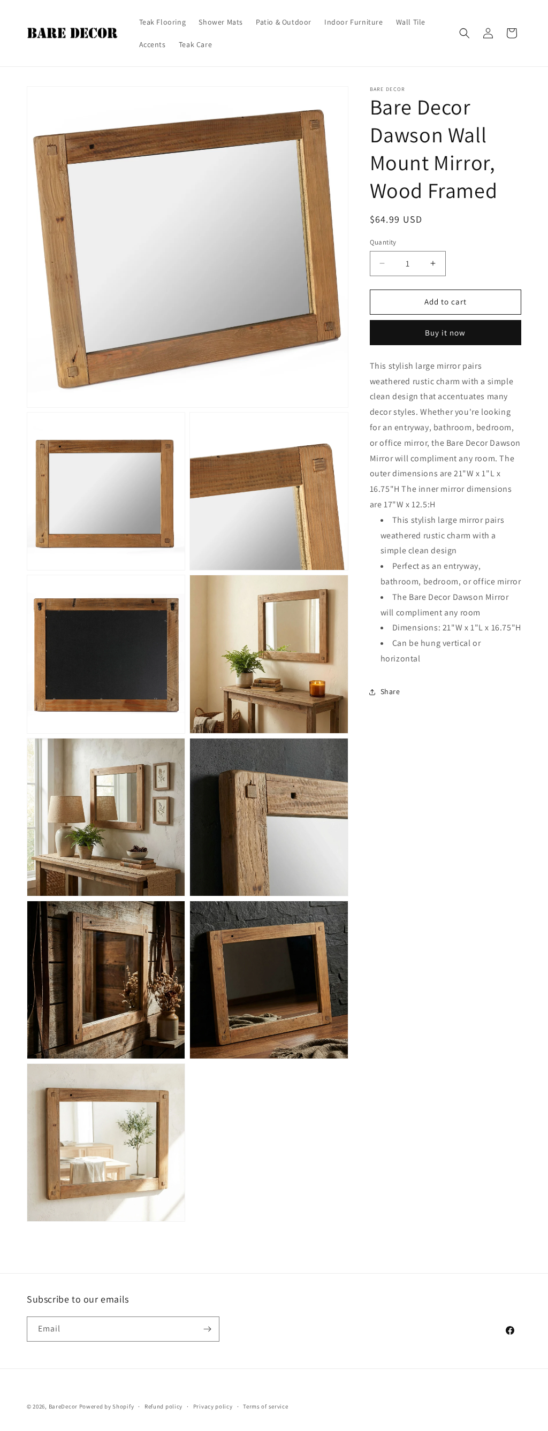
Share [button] (390, 691)
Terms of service (265, 1406)
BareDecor (63, 1406)
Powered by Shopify (106, 1406)
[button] (464, 33)
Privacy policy (213, 1406)
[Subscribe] (207, 1329)
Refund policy (163, 1406)
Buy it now (445, 333)
